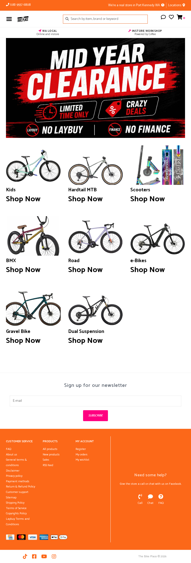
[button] (163, 18)
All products (50, 449)
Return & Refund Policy (20, 486)
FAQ (8, 449)
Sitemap (11, 497)
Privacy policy (14, 476)
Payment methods (17, 481)
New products (51, 454)
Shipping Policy (15, 502)
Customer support (17, 492)
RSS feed (48, 465)
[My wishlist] (171, 18)
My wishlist (82, 459)
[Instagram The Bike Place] (54, 556)
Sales (46, 459)
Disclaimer (12, 470)
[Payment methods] (11, 538)
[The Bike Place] (36, 19)
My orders (82, 454)
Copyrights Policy (16, 513)
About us (11, 454)
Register (81, 449)
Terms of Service (16, 508)
